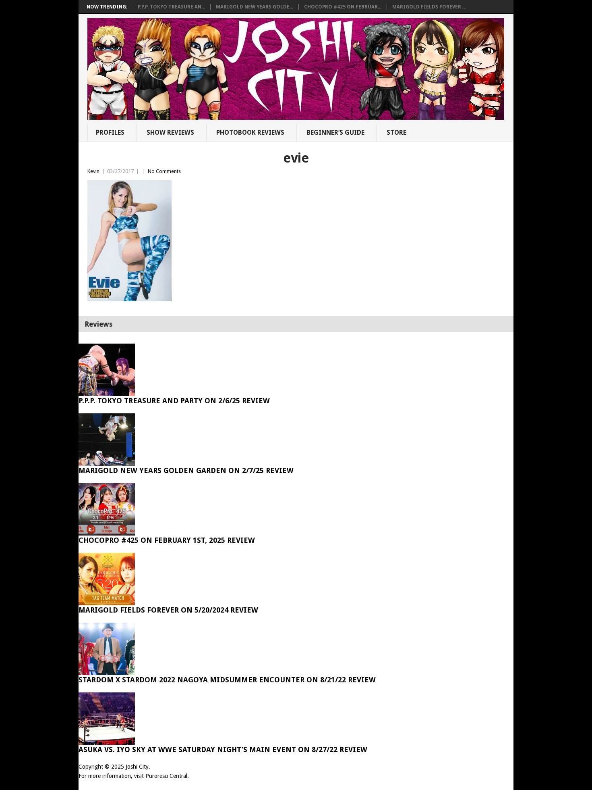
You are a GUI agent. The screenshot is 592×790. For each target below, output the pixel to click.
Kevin (93, 171)
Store (396, 132)
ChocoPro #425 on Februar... (342, 7)
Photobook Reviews (250, 132)
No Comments (164, 171)
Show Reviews (170, 132)
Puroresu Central (166, 776)
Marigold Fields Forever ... (429, 7)
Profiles (110, 132)
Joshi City (137, 766)
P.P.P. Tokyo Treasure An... (171, 7)
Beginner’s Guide (335, 132)
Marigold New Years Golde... (254, 7)
